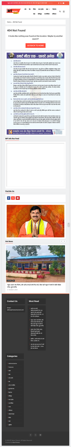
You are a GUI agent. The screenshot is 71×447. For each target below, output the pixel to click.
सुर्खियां (10, 425)
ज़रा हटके (9, 280)
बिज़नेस (54, 9)
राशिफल (54, 14)
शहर (47, 9)
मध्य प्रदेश (40, 9)
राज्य (9, 407)
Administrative (12, 363)
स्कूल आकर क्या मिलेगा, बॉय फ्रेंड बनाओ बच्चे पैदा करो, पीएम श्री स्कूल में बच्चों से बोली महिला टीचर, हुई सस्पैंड (27, 3)
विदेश (34, 9)
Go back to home (35, 45)
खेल (34, 14)
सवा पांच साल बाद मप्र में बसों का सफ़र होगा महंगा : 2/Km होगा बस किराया (37, 346)
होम (25, 9)
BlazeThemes (16, 442)
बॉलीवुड (40, 14)
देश (29, 9)
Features (11, 367)
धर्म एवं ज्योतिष (11, 385)
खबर (9, 370)
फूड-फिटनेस (11, 389)
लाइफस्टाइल (11, 414)
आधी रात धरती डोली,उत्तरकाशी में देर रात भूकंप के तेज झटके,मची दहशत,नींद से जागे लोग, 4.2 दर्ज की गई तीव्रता (37, 312)
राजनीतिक (47, 14)
